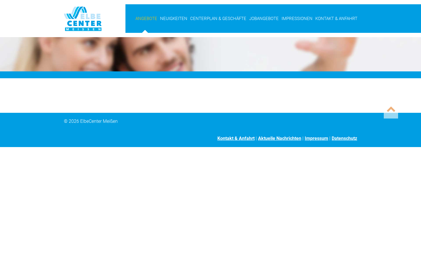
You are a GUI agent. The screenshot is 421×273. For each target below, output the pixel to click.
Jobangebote (264, 18)
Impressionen (297, 18)
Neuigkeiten (173, 18)
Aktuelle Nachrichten (279, 138)
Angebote (146, 18)
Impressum (316, 138)
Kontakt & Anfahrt (336, 18)
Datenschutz (344, 138)
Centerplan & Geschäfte (218, 18)
